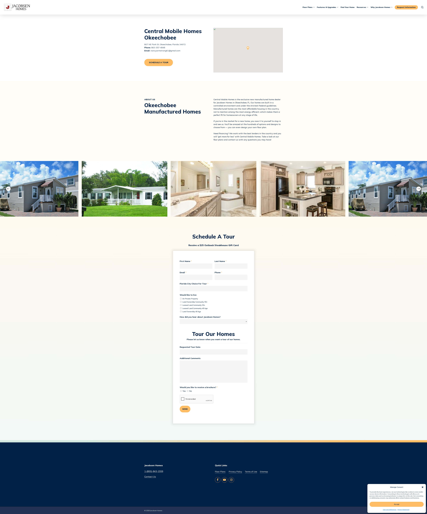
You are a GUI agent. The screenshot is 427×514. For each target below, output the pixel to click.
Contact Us (150, 476)
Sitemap (264, 471)
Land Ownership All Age (191, 312)
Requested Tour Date (190, 347)
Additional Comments (190, 358)
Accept (396, 504)
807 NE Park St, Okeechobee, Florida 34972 (165, 44)
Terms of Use (251, 471)
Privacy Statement (403, 509)
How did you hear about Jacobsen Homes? (200, 317)
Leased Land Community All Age (195, 308)
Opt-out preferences (389, 509)
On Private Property (190, 299)
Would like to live (188, 295)
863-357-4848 (158, 47)
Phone (218, 272)
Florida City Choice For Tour (194, 283)
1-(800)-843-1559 (153, 471)
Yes (184, 391)
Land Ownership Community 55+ (194, 302)
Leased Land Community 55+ (193, 305)
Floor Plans (220, 471)
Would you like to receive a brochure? (199, 387)
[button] (422, 487)
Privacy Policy (235, 471)
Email (183, 272)
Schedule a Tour (158, 62)
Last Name (220, 261)
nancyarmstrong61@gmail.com (165, 50)
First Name (186, 261)
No (190, 391)
